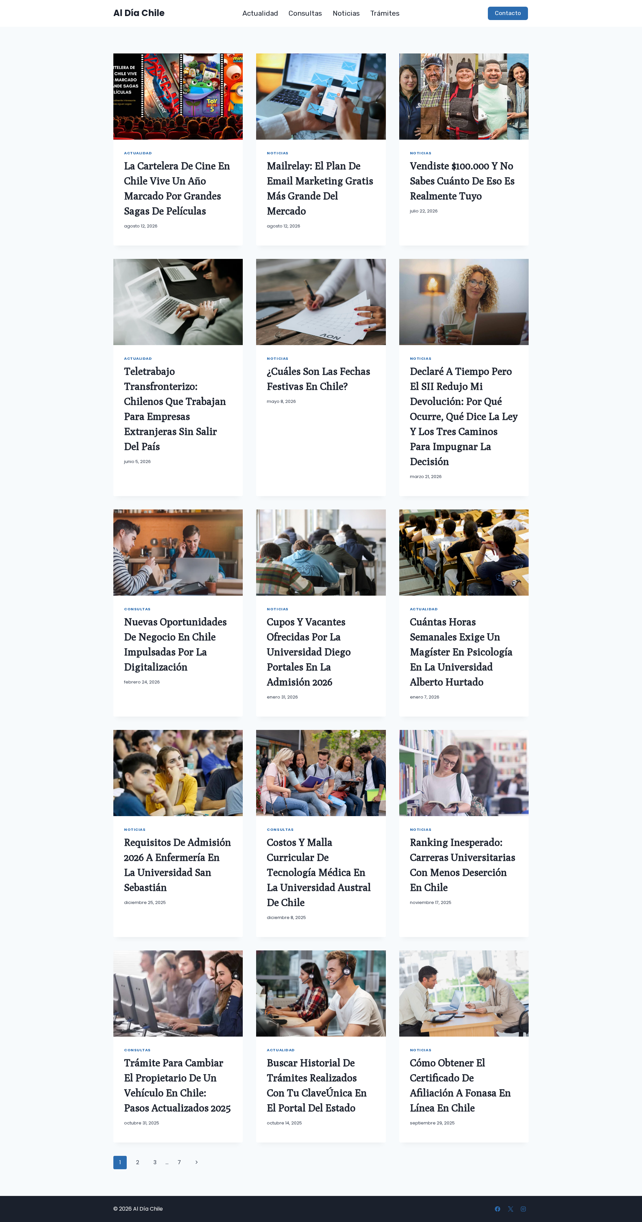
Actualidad (260, 13)
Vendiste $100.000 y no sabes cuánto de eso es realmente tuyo (462, 181)
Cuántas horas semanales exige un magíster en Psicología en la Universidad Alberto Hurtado (461, 652)
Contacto (508, 13)
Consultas (305, 13)
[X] (510, 1209)
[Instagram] (523, 1209)
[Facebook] (497, 1209)
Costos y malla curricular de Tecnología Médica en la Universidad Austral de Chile (319, 872)
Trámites (385, 13)
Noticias (346, 13)
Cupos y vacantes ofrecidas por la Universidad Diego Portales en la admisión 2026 (309, 652)
